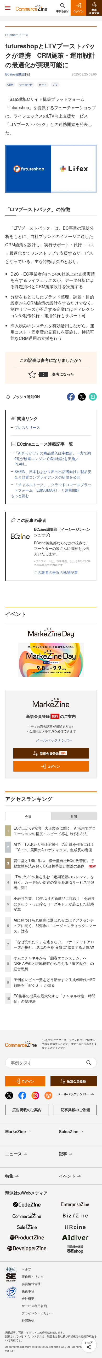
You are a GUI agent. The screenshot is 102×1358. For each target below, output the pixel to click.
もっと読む (20, 495)
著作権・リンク (33, 1276)
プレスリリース (27, 427)
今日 (28, 816)
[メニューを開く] (8, 8)
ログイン (53, 766)
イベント (67, 1176)
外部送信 (28, 1320)
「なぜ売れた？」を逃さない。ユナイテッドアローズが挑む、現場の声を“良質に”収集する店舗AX (54, 944)
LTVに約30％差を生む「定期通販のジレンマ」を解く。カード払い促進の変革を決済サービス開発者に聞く (54, 882)
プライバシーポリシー (37, 1313)
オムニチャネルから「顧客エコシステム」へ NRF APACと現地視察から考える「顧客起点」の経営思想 (54, 963)
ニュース (13, 1154)
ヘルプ (26, 1269)
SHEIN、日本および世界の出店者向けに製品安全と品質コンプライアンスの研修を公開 (52, 474)
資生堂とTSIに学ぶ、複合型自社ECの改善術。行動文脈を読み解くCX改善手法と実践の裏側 (54, 863)
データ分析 (25, 84)
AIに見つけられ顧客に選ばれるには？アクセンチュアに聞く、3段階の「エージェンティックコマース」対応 (55, 925)
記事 (63, 1154)
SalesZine (68, 1131)
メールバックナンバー (54, 740)
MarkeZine (15, 1131)
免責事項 (28, 1291)
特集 (9, 1176)
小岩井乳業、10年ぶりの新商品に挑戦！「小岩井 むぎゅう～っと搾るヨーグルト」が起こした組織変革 (54, 904)
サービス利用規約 (34, 1305)
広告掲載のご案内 (27, 1109)
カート (43, 84)
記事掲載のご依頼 (75, 1109)
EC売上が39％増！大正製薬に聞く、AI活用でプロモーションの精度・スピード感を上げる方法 (55, 830)
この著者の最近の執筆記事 (56, 572)
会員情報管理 (31, 1283)
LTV (55, 84)
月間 (74, 816)
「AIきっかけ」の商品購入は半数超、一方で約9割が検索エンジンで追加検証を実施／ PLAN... (52, 458)
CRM (10, 84)
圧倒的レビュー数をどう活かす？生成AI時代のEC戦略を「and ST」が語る (54, 982)
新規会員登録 (53, 753)
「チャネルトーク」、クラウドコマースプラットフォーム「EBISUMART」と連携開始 (52, 487)
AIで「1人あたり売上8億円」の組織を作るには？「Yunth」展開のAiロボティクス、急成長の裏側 (54, 847)
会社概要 (28, 1298)
